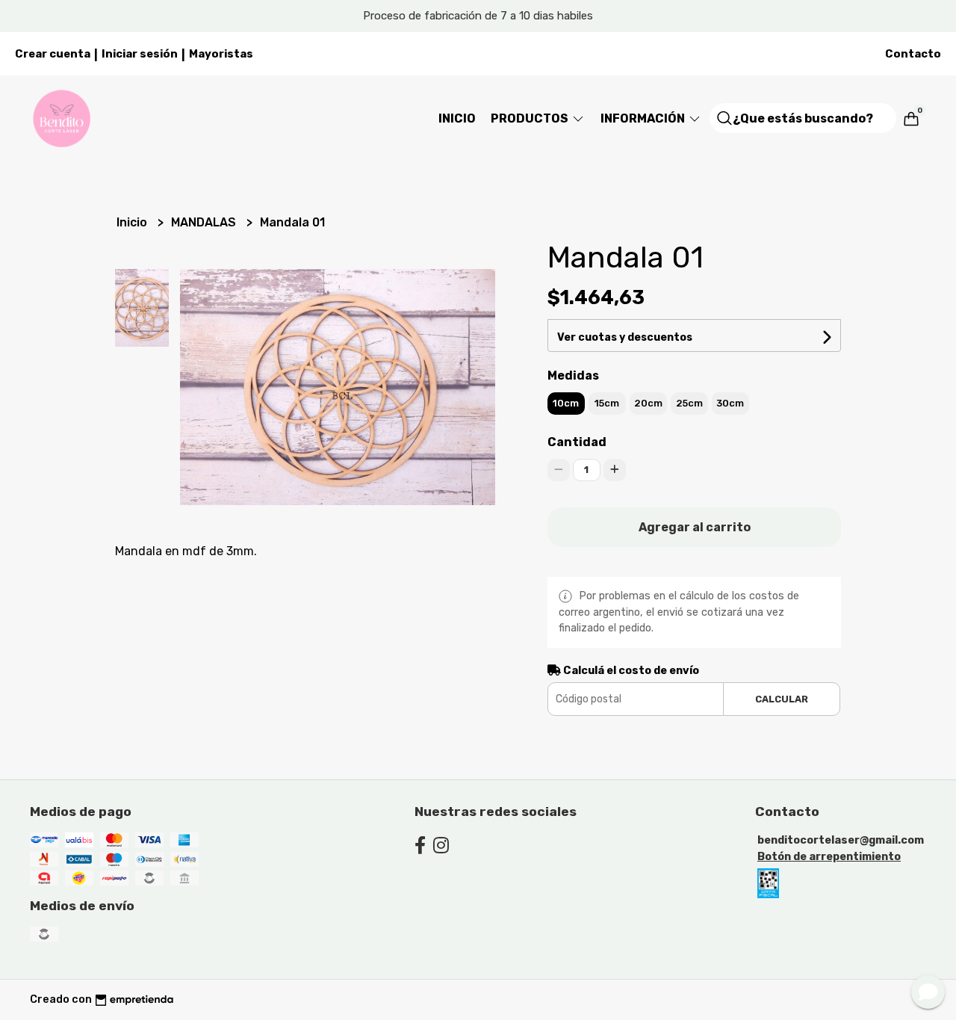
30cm (730, 403)
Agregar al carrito (695, 527)
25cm (689, 403)
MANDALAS (205, 222)
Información (643, 118)
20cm (648, 403)
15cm (607, 403)
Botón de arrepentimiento (829, 856)
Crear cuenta (52, 54)
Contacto (913, 54)
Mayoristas (221, 54)
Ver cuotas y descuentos (624, 337)
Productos (531, 118)
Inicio (457, 118)
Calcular (781, 699)
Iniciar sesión (140, 54)
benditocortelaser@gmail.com (840, 840)
